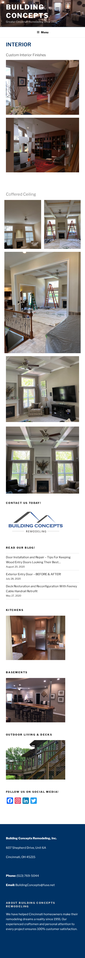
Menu (44, 32)
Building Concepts (27, 11)
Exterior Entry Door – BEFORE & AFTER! (33, 574)
